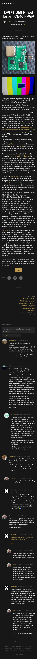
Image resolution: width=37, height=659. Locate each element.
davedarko (13, 478)
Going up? (19, 642)
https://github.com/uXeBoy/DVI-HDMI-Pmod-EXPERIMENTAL (22, 539)
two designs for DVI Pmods (20, 156)
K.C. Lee (11, 366)
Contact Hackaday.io (17, 646)
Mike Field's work (8, 113)
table (21, 146)
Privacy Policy (18, 648)
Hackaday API (28, 648)
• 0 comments (32, 313)
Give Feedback (29, 646)
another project (15, 176)
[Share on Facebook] (21, 277)
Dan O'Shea (9, 22)
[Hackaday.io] (8, 3)
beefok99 (13, 414)
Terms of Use (8, 648)
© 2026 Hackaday (18, 654)
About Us (6, 646)
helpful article (11, 144)
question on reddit (14, 142)
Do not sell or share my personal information (18, 651)
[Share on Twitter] (15, 277)
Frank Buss (12, 456)
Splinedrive (12, 340)
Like (25, 24)
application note (9, 183)
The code (5, 230)
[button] (33, 3)
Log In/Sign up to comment (11, 336)
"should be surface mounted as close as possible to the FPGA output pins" (18, 130)
